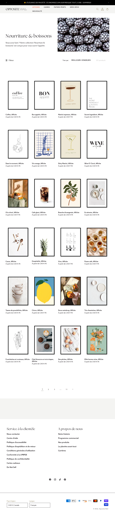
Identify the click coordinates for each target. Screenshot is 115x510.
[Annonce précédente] (6, 2)
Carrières (62, 450)
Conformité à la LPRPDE (17, 455)
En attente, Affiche (91, 212)
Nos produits (63, 442)
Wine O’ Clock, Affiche (92, 163)
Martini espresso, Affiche (67, 115)
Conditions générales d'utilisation (21, 450)
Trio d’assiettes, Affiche (93, 310)
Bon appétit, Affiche (39, 115)
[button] (36, 7)
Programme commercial (68, 438)
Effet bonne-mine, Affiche (93, 359)
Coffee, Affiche (11, 115)
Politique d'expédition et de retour (21, 446)
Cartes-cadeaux (13, 463)
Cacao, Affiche (11, 261)
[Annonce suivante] (108, 2)
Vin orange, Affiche (39, 163)
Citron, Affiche (37, 310)
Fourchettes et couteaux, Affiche (18, 359)
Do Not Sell (11, 467)
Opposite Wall (103, 509)
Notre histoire (64, 434)
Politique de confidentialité (18, 459)
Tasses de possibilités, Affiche (17, 310)
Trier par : (66, 60)
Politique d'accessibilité (16, 442)
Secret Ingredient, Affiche (93, 115)
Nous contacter (13, 434)
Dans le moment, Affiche (15, 163)
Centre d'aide (12, 438)
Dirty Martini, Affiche (65, 163)
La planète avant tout (67, 446)
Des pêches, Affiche (65, 359)
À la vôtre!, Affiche (12, 212)
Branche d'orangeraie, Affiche (68, 212)
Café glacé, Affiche (38, 212)
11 (66, 389)
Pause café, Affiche (91, 261)
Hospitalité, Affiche (39, 261)
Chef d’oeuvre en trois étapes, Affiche (43, 360)
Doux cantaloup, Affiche (67, 310)
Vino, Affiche (63, 261)
